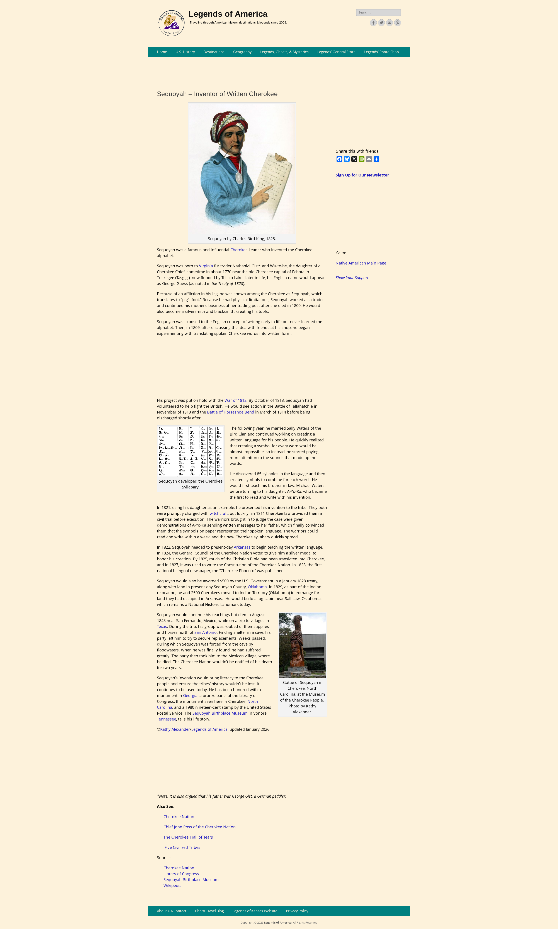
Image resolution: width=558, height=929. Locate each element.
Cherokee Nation (178, 816)
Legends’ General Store (336, 51)
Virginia (206, 265)
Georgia (190, 695)
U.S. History (185, 51)
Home (162, 51)
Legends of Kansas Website (255, 911)
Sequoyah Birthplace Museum (220, 713)
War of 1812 (236, 400)
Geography (242, 51)
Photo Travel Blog (209, 911)
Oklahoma (257, 586)
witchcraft (219, 513)
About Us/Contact (171, 911)
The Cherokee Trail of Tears (188, 837)
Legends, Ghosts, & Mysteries (284, 51)
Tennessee (166, 719)
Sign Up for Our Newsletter (362, 175)
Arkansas (242, 547)
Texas (162, 626)
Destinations (214, 51)
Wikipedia (172, 885)
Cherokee (239, 249)
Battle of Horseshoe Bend (230, 412)
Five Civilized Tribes (182, 847)
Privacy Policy (297, 911)
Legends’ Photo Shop (381, 51)
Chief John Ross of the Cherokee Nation (199, 826)
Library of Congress (181, 873)
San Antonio (205, 632)
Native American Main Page (361, 263)
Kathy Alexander (175, 729)
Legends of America (228, 14)
